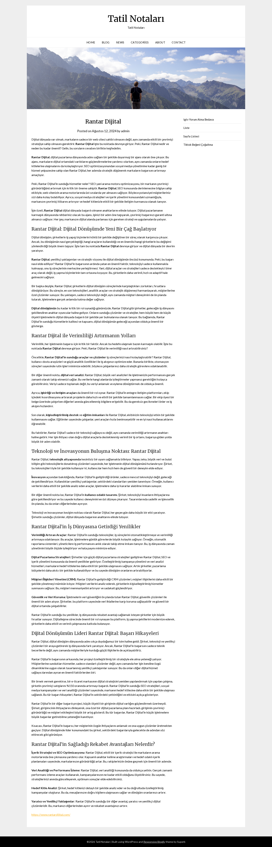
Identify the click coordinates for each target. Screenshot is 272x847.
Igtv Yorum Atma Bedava (198, 119)
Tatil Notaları (136, 18)
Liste (186, 127)
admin (125, 131)
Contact (179, 42)
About (160, 42)
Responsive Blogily (154, 841)
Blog (106, 42)
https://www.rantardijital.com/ (50, 814)
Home (90, 42)
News (120, 42)
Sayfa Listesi (191, 136)
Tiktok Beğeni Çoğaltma (198, 144)
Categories (140, 42)
